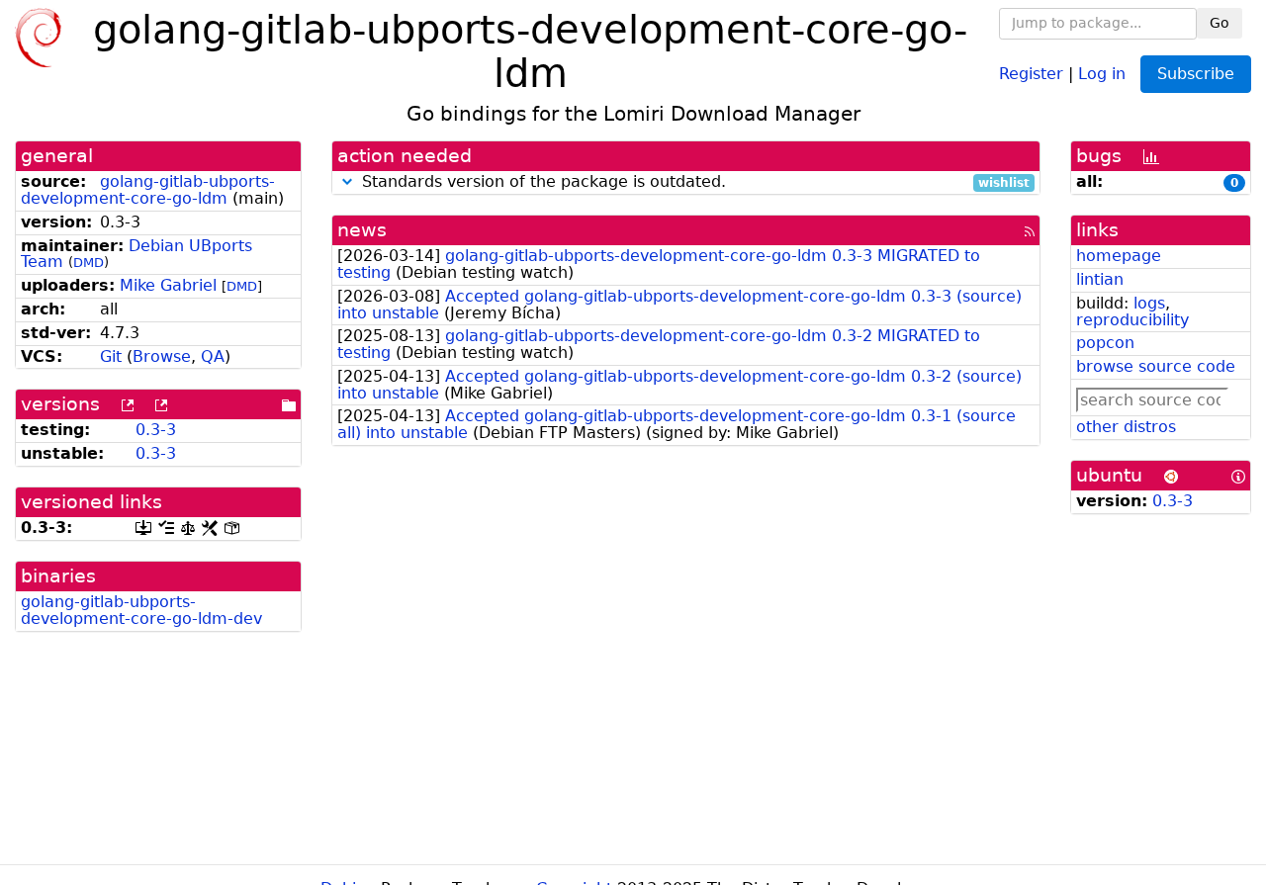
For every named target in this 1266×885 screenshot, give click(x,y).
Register (1031, 72)
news (362, 230)
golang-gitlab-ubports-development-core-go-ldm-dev (141, 610)
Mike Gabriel (168, 285)
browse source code (1155, 366)
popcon (1105, 342)
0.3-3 (156, 429)
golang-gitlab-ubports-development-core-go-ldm (148, 190)
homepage (1118, 255)
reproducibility (1132, 319)
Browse (162, 356)
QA (213, 356)
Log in (1102, 72)
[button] (347, 181)
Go (1219, 23)
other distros (1126, 426)
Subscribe (1195, 73)
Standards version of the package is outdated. (693, 182)
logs (1149, 303)
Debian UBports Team (136, 254)
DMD (88, 262)
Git (111, 356)
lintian (1100, 279)
